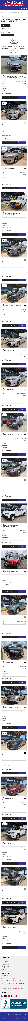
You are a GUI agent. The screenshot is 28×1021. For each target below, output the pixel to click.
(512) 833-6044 (13, 978)
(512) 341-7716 (16, 983)
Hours (19, 978)
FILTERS (6, 25)
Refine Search (7, 35)
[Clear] (7, 28)
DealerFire (3, 1014)
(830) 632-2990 (17, 985)
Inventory (3, 960)
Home (2, 12)
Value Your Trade (5, 966)
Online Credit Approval (6, 961)
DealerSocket (12, 1014)
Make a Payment (4, 963)
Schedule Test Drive (10, 97)
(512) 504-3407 (13, 980)
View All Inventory (14, 52)
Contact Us (3, 969)
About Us (3, 967)
